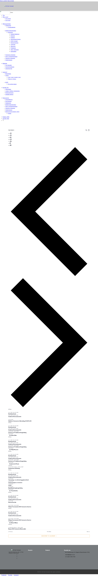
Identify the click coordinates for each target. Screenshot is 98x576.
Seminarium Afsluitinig (14, 468)
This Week (49, 531)
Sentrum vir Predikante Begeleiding (17, 432)
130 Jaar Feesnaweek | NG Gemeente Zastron (19, 506)
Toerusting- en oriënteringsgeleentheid (18, 480)
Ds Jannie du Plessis (14, 464)
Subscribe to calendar (48, 535)
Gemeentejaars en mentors (15, 482)
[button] (3, 120)
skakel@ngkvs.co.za (70, 554)
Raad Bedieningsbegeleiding (15, 488)
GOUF (10, 485)
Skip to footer (10, 1)
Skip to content (3, 1)
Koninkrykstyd (12, 414)
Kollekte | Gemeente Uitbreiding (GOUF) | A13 (19, 421)
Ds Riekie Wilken (13, 522)
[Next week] (49, 407)
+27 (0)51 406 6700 (70, 557)
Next (88, 531)
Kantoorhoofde (12, 502)
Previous (11, 531)
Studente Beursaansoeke (14, 416)
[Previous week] (49, 276)
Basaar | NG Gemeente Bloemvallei (17, 529)
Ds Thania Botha (13, 490)
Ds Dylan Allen (13, 435)
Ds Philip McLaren (13, 449)
